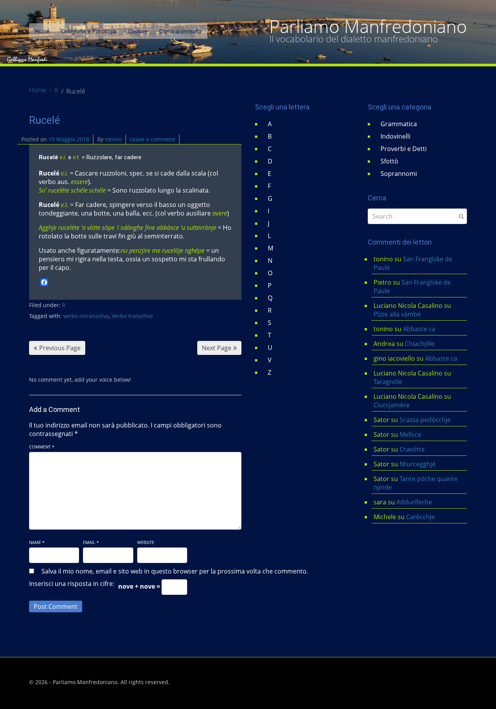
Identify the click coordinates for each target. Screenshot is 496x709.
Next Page (216, 348)
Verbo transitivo (132, 316)
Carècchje (421, 517)
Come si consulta (180, 31)
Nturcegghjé (418, 464)
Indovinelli (395, 136)
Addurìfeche (414, 502)
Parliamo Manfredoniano (368, 26)
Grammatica (399, 124)
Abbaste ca (419, 329)
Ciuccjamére (392, 405)
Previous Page (60, 348)
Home (42, 31)
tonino (113, 139)
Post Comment (56, 606)
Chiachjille (419, 343)
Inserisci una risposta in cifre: (71, 583)
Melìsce (410, 434)
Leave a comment (152, 139)
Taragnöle (388, 381)
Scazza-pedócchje (425, 419)
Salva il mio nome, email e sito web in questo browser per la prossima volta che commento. (174, 571)
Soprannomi (399, 173)
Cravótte (412, 449)
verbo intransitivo (86, 316)
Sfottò (389, 161)
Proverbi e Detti (404, 148)
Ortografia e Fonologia (89, 31)
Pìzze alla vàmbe (397, 314)
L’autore (138, 31)
